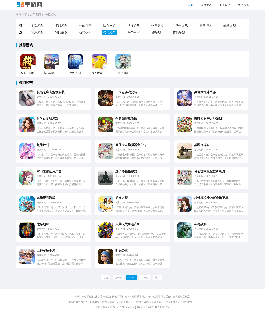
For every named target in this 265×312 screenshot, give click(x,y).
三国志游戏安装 (126, 92)
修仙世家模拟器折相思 (209, 171)
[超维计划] (27, 157)
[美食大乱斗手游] (184, 105)
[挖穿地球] (27, 237)
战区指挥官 (202, 145)
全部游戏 (37, 25)
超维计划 (43, 145)
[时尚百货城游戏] (27, 131)
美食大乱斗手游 (205, 92)
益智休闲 (85, 32)
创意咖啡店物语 (126, 118)
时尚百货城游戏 (47, 118)
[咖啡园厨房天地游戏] (184, 131)
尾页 (157, 277)
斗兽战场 (200, 224)
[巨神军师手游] (27, 263)
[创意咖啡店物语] (105, 131)
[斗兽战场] (184, 237)
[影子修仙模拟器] (105, 184)
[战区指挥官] (184, 157)
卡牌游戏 (61, 25)
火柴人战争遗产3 (127, 224)
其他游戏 (179, 32)
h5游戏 (156, 32)
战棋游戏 (229, 25)
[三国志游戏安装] (105, 105)
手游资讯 (243, 5)
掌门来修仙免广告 (49, 171)
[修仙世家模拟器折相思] (184, 184)
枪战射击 (85, 25)
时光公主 (121, 250)
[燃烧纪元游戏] (27, 210)
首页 (190, 5)
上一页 (118, 277)
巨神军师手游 (46, 250)
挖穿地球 (43, 224)
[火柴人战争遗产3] (105, 237)
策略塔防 (205, 25)
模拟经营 (109, 32)
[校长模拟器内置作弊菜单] (184, 210)
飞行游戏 (133, 25)
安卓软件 (224, 5)
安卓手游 (206, 5)
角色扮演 (133, 32)
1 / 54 (131, 277)
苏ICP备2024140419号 (122, 307)
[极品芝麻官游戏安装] (27, 105)
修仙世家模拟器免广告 (130, 145)
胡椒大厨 (121, 197)
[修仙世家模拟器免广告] (105, 157)
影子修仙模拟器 (126, 171)
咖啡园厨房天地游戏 (208, 118)
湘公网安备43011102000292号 (152, 307)
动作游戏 (181, 25)
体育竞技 (157, 25)
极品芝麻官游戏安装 (51, 92)
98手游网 (35, 14)
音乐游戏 (37, 32)
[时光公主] (105, 263)
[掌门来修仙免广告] (27, 184)
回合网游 (109, 25)
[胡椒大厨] (105, 210)
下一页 (144, 277)
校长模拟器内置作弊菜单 (211, 197)
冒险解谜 (61, 32)
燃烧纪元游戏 (46, 197)
